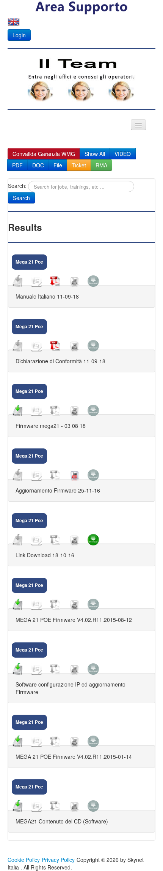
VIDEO (122, 153)
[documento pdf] (55, 281)
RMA (101, 165)
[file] (17, 281)
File (57, 165)
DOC (38, 165)
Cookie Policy (24, 859)
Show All (95, 153)
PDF (17, 165)
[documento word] (36, 281)
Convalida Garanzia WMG (44, 153)
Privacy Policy (58, 859)
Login (19, 35)
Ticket (79, 165)
